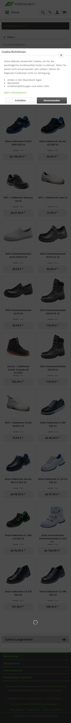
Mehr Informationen (15, 92)
